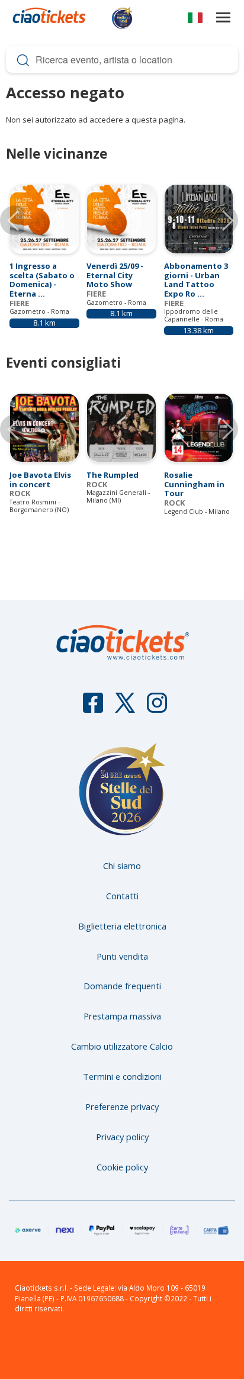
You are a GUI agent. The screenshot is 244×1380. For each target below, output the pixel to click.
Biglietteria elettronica (122, 926)
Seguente (223, 220)
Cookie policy (122, 1167)
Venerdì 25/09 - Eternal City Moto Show (114, 274)
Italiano (195, 19)
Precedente (15, 220)
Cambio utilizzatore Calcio (122, 1046)
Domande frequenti (122, 986)
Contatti (122, 896)
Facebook (93, 708)
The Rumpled (112, 474)
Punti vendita (122, 956)
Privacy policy (122, 1137)
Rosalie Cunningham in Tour (194, 483)
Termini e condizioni (122, 1076)
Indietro (15, 429)
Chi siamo (122, 865)
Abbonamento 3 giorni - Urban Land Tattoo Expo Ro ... (196, 279)
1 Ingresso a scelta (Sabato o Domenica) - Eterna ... (42, 279)
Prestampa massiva (122, 1016)
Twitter (125, 708)
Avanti (223, 429)
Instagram (157, 708)
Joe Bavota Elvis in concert (40, 479)
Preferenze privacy (122, 1106)
